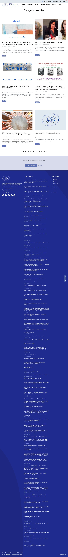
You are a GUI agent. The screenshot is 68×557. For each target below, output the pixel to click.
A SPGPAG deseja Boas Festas (30, 354)
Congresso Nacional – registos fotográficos (32, 371)
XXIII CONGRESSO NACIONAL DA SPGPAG (32, 378)
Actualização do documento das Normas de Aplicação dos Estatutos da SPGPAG (35, 315)
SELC (40, 44)
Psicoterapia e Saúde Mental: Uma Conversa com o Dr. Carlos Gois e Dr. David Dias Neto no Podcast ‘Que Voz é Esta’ (35, 544)
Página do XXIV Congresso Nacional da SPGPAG (33, 299)
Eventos (40, 165)
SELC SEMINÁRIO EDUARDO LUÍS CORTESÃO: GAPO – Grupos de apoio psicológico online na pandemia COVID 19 (36, 507)
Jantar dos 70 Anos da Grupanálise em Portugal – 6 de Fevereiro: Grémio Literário (36, 243)
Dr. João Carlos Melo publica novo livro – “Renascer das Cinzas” (36, 319)
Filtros (65, 277)
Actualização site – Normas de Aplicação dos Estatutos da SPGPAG (35, 388)
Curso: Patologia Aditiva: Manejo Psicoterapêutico (33, 211)
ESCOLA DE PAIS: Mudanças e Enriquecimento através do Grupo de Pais (36, 512)
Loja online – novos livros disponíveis (31, 281)
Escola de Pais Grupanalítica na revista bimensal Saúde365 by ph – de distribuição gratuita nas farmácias (36, 419)
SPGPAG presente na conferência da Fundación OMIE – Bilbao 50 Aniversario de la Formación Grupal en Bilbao (36, 383)
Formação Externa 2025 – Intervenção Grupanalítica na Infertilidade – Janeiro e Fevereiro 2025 (34, 363)
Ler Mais (4, 55)
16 (39, 151)
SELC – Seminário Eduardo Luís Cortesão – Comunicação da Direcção (35, 304)
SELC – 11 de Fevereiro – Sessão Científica (48, 42)
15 (36, 151)
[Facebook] (3, 195)
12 (28, 151)
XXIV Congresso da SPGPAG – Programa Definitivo (33, 274)
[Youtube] (14, 195)
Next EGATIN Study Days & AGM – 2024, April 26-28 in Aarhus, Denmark (36, 524)
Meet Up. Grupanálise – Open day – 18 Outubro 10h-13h (35, 290)
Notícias (3, 46)
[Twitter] (9, 195)
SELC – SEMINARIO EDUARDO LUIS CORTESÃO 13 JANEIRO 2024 (36, 539)
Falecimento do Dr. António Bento (30, 528)
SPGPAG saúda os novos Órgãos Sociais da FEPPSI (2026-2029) (36, 191)
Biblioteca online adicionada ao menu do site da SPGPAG (35, 239)
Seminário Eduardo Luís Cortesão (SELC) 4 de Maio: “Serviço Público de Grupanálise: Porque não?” (35, 483)
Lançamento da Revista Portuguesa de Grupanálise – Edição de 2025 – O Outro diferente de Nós (36, 270)
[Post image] (17, 29)
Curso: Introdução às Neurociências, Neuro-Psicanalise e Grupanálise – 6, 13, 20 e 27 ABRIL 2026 (35, 224)
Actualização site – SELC (28, 367)
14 (33, 151)
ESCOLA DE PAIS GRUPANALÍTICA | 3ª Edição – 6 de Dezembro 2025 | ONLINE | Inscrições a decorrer (36, 265)
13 (31, 151)
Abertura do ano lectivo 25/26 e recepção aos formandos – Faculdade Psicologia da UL (35, 286)
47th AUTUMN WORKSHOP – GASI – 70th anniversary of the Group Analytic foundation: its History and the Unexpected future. (50, 88)
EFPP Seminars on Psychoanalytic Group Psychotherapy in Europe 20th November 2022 (16, 134)
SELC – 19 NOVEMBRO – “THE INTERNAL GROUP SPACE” (15, 87)
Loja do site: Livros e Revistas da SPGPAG (32, 516)
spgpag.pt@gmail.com (57, 1)
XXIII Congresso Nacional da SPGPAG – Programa (33, 406)
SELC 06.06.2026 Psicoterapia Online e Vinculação (34, 195)
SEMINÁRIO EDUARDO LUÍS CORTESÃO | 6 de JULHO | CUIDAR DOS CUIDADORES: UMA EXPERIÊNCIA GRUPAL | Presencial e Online (35, 461)
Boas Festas (26, 520)
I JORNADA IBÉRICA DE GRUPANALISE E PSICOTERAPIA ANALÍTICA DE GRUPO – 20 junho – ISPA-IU (35, 219)
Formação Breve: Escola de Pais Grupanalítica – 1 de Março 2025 (36, 339)
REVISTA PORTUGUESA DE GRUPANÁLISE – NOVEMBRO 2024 (36, 375)
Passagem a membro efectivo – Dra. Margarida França (34, 358)
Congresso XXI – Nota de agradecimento (47, 133)
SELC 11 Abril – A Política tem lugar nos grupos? (33, 215)
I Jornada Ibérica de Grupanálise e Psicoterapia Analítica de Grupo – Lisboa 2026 (36, 187)
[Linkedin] (12, 195)
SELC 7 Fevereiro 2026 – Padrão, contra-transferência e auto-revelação (36, 248)
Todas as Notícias (31, 165)
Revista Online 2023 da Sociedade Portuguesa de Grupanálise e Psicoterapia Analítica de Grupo (17, 43)
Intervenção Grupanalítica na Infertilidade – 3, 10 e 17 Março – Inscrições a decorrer (36, 234)
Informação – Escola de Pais (29, 343)
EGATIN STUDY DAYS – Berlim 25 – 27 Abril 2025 (34, 336)
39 (44, 151)
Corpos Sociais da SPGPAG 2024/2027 (31, 478)
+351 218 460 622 (47, 1)
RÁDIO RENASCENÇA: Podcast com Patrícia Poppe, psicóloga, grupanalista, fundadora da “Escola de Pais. (36, 502)
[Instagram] (6, 195)
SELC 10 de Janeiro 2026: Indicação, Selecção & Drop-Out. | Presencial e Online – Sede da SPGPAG (35, 253)
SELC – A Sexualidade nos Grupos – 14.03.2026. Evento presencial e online (35, 229)
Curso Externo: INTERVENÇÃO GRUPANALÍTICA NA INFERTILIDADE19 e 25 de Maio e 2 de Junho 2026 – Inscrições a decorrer (36, 206)
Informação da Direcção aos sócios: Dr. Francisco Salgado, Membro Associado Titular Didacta (35, 474)
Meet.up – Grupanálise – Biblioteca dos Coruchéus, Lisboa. (35, 278)
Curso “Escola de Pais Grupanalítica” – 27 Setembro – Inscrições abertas (36, 295)
